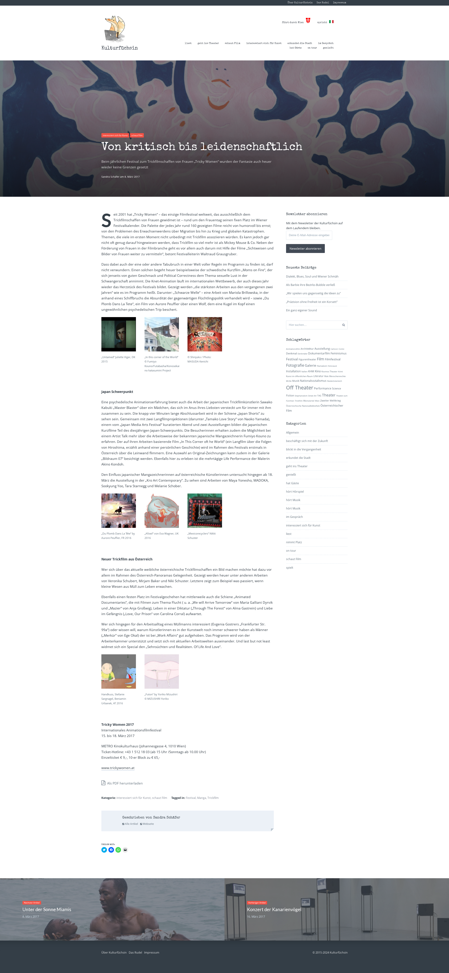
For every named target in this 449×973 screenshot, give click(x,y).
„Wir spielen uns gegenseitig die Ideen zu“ (313, 293)
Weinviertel (308, 400)
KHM (311, 371)
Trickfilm (213, 798)
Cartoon (334, 349)
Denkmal (291, 353)
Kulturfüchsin (119, 48)
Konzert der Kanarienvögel (274, 909)
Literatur (318, 376)
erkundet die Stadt (299, 43)
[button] (114, 29)
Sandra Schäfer (110, 176)
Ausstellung (322, 349)
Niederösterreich (334, 381)
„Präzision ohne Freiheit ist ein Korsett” (312, 302)
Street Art (312, 396)
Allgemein (292, 432)
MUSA (288, 381)
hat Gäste (296, 48)
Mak (326, 376)
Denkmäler (302, 353)
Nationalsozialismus (313, 381)
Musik (295, 380)
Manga (201, 798)
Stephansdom (301, 396)
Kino (318, 371)
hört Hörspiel (295, 492)
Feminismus (339, 353)
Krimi (340, 371)
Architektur (307, 348)
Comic (341, 349)
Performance (322, 388)
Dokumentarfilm (319, 353)
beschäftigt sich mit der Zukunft (307, 441)
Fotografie (295, 365)
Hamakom (322, 365)
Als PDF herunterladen (124, 783)
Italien (304, 371)
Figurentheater (307, 359)
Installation (293, 371)
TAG (319, 395)
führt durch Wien (294, 22)
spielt (289, 568)
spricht (323, 22)
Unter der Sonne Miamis (46, 909)
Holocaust (332, 366)
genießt (328, 48)
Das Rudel (323, 3)
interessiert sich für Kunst (264, 43)
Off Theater (299, 387)
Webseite (148, 823)
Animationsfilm (293, 349)
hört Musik (293, 500)
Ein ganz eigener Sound (301, 310)
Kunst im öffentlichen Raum (299, 376)
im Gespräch (326, 43)
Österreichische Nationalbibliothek (303, 405)
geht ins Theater (208, 43)
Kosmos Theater (329, 371)
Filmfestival (332, 359)
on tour (312, 48)
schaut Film (232, 43)
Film (320, 359)
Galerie (310, 365)
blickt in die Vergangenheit (303, 449)
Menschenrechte (337, 376)
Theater (329, 395)
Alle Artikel (131, 823)
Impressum (339, 3)
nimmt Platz (294, 542)
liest (188, 43)
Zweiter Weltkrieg (330, 400)
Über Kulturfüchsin (300, 3)
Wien (317, 401)
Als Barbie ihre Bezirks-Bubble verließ (310, 285)
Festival (191, 798)
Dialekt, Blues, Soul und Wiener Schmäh (312, 276)
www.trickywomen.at (118, 768)
